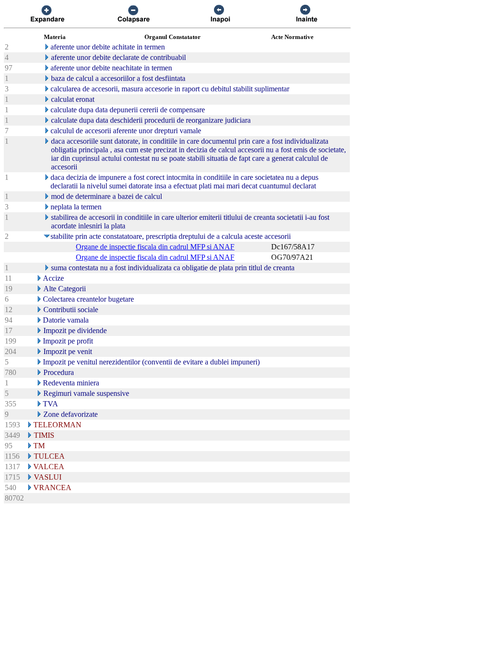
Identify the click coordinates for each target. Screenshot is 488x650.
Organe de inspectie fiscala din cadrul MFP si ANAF (155, 247)
